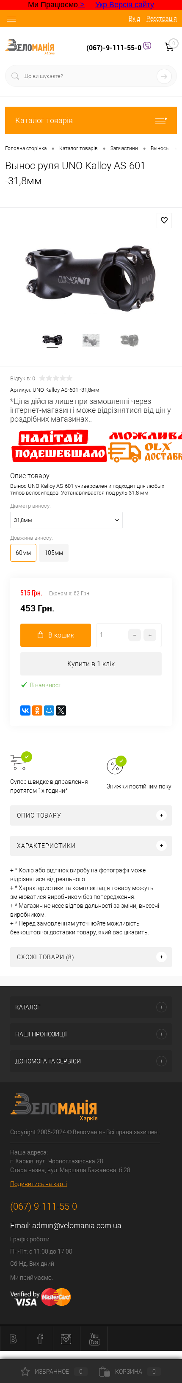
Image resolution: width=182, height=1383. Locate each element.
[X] (61, 710)
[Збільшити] (91, 278)
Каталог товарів (44, 120)
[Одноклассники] (37, 710)
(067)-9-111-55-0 (114, 47)
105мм (53, 552)
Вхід (134, 18)
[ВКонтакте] (25, 710)
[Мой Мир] (49, 710)
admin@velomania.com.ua (76, 1225)
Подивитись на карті (38, 1184)
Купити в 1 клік (91, 664)
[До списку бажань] (164, 220)
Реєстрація (161, 18)
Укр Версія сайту (124, 4)
